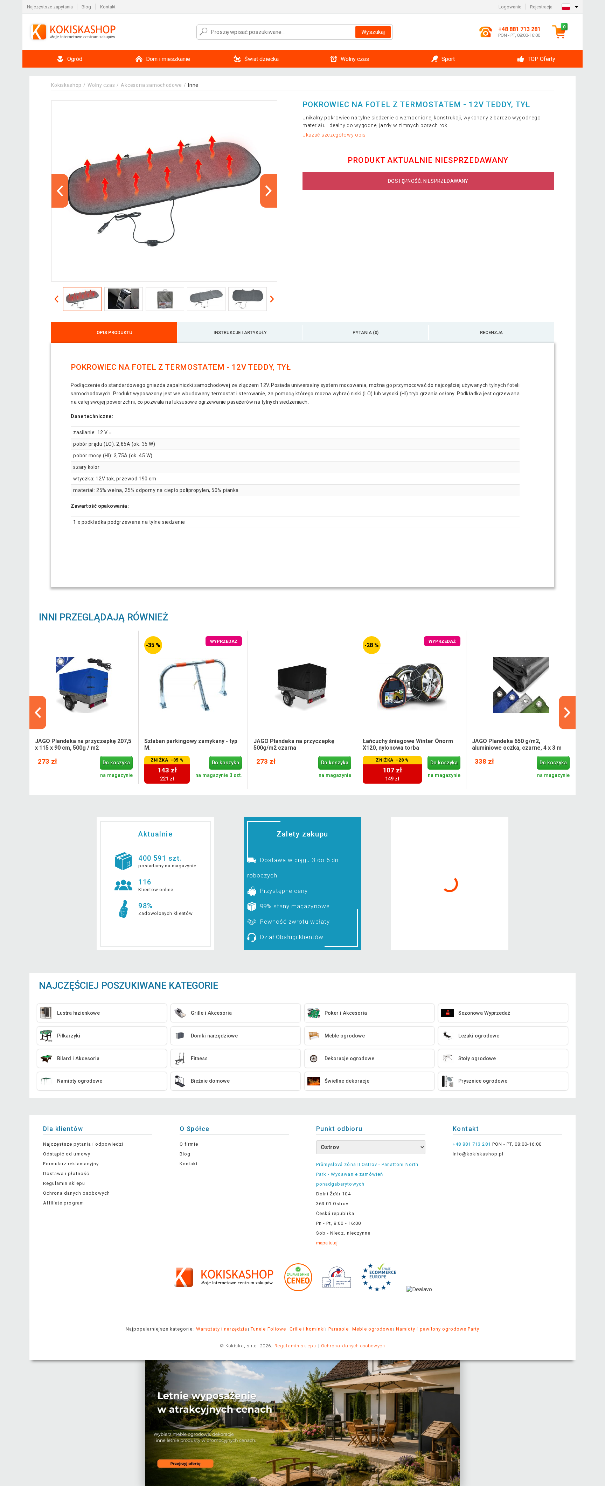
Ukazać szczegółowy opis (334, 135)
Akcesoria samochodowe (151, 85)
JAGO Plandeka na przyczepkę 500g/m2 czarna (293, 744)
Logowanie (510, 6)
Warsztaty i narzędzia (221, 1329)
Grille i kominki (307, 1329)
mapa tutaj (327, 1242)
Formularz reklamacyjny (71, 1163)
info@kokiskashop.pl (478, 1154)
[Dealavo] (419, 1300)
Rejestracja (541, 6)
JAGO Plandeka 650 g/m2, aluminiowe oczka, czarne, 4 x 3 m (517, 744)
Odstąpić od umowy (66, 1154)
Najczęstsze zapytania (50, 6)
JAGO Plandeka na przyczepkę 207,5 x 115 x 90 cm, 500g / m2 (83, 744)
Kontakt (108, 6)
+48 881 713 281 (472, 1144)
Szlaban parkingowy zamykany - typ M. (190, 744)
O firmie (189, 1144)
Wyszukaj (373, 32)
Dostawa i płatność (66, 1173)
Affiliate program (63, 1203)
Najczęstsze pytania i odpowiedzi (83, 1144)
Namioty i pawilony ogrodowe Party (437, 1329)
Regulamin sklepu (64, 1183)
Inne (193, 85)
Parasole (338, 1329)
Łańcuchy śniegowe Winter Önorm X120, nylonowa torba (408, 744)
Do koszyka (116, 763)
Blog (86, 6)
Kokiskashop (66, 85)
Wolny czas (101, 85)
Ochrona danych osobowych (76, 1193)
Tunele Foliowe (268, 1329)
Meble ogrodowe (372, 1329)
